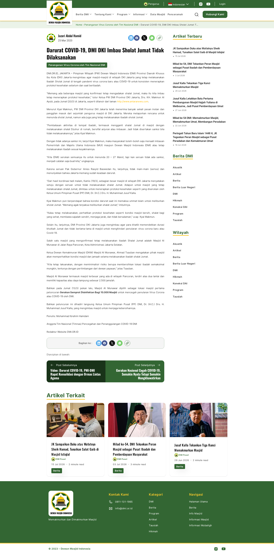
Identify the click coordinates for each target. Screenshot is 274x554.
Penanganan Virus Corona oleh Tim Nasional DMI (77, 65)
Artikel (153, 519)
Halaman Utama (198, 501)
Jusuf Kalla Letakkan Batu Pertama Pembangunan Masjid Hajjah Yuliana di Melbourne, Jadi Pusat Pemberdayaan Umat (198, 102)
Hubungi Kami (215, 14)
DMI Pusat (61, 459)
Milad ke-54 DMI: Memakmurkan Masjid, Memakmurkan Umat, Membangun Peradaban (199, 119)
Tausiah (153, 525)
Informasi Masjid (199, 519)
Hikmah (153, 531)
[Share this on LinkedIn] (131, 38)
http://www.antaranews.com (132, 101)
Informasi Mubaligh (200, 525)
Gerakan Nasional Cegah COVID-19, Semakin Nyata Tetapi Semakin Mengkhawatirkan (138, 374)
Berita (56, 470)
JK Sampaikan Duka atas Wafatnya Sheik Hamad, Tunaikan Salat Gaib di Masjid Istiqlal (198, 50)
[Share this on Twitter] (144, 38)
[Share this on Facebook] (137, 38)
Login (222, 3)
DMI (151, 501)
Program (154, 513)
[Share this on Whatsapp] (152, 38)
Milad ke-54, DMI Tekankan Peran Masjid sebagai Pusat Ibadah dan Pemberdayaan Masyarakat (197, 67)
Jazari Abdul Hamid (69, 35)
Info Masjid (195, 513)
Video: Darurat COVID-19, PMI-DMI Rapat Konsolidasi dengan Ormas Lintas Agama (75, 374)
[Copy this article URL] (159, 38)
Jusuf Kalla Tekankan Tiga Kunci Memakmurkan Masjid (191, 85)
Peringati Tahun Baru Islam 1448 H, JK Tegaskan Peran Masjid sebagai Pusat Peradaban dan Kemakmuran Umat (195, 137)
